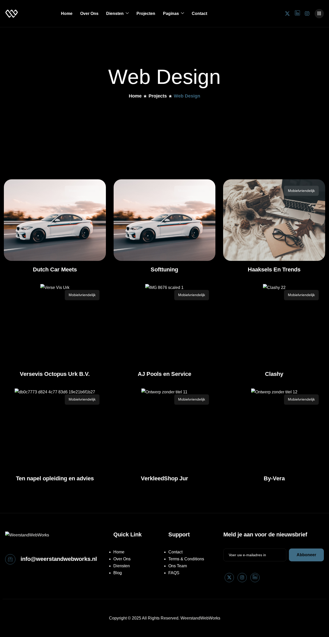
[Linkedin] (255, 577)
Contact (199, 13)
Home (66, 13)
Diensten (115, 13)
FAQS (173, 573)
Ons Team (177, 566)
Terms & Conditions (186, 559)
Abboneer (306, 555)
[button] (319, 13)
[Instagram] (307, 13)
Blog (117, 573)
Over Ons (89, 13)
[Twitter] (287, 13)
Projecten (145, 13)
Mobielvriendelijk (82, 191)
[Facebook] (297, 13)
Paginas (171, 13)
